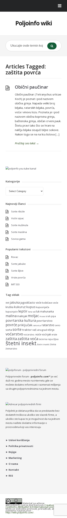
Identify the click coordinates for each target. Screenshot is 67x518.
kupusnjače (12, 311)
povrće (11, 324)
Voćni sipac (17, 218)
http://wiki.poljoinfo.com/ (20, 512)
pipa (53, 316)
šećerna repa (46, 339)
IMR (7, 303)
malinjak (22, 316)
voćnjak (46, 334)
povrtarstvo (44, 320)
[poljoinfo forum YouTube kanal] (21, 168)
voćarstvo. (29, 334)
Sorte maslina (19, 232)
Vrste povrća (18, 277)
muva (42, 316)
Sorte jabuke (18, 263)
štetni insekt (21, 343)
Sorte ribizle (18, 211)
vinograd (42, 330)
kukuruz (20, 307)
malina (11, 315)
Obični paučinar (31, 87)
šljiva (55, 339)
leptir (22, 311)
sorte (17, 329)
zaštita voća (27, 338)
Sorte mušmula (19, 225)
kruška (9, 307)
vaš (34, 330)
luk (38, 311)
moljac (33, 315)
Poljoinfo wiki (33, 23)
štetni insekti (43, 344)
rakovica (37, 325)
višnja (50, 330)
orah (47, 316)
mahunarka (47, 311)
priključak (25, 325)
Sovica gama (18, 238)
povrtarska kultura (21, 320)
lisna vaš (32, 311)
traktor (27, 330)
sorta (9, 330)
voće (38, 334)
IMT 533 (15, 284)
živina (53, 344)
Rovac (14, 257)
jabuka (15, 302)
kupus (30, 307)
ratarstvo (48, 325)
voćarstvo (14, 334)
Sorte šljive (17, 270)
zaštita (11, 338)
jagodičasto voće (31, 302)
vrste (54, 334)
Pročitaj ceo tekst (27, 143)
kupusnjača (42, 307)
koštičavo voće (50, 302)
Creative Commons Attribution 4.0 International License (31, 506)
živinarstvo (11, 348)
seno (57, 325)
